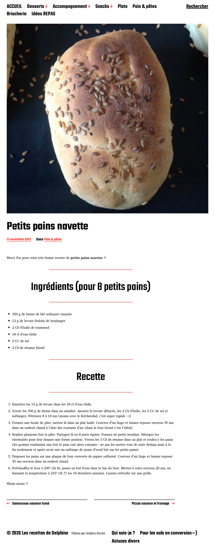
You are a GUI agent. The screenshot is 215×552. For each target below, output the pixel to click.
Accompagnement (70, 7)
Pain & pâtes (145, 7)
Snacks (102, 7)
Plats (122, 7)
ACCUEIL (14, 7)
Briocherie (17, 14)
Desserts (35, 7)
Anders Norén (95, 533)
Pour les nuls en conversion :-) (168, 533)
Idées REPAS (43, 14)
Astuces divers (125, 541)
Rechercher (197, 6)
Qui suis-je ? (123, 533)
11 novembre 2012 (19, 240)
